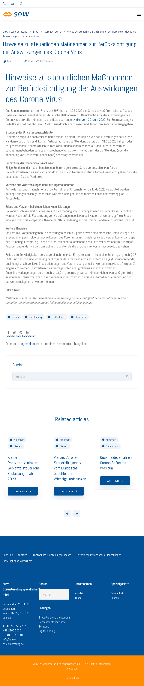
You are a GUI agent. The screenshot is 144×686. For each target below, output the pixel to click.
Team (78, 598)
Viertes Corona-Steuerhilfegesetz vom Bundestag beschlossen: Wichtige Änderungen (70, 468)
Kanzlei (79, 593)
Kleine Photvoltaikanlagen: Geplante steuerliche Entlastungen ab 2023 (24, 468)
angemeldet (27, 343)
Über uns (8, 555)
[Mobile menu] (138, 14)
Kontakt (22, 555)
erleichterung (35, 317)
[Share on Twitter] (14, 332)
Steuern (18, 446)
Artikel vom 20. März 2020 (89, 120)
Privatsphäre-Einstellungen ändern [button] (51, 555)
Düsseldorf (117, 593)
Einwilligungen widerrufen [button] (17, 561)
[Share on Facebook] (8, 332)
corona (15, 317)
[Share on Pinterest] (21, 332)
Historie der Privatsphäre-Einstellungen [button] (98, 555)
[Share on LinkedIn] (27, 332)
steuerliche (81, 317)
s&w (30, 61)
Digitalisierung (47, 631)
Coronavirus (46, 61)
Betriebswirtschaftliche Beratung (52, 624)
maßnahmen (58, 317)
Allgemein (19, 439)
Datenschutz (72, 678)
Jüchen (115, 598)
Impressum (72, 668)
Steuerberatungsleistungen (54, 617)
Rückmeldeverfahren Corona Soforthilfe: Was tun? (116, 463)
